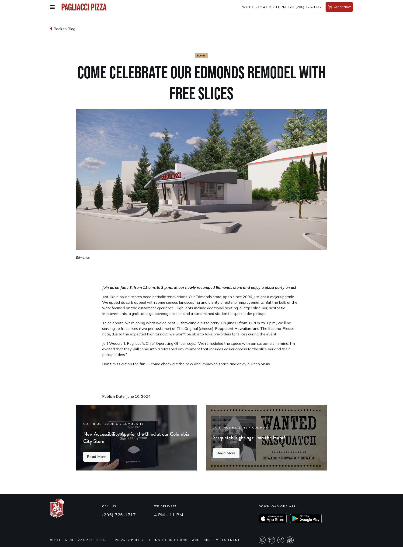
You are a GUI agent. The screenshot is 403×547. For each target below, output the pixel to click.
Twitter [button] (271, 540)
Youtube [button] (290, 540)
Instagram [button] (262, 540)
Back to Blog (64, 28)
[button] (53, 7)
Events (201, 55)
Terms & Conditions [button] (168, 540)
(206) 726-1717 (308, 7)
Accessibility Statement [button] (216, 540)
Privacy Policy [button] (129, 540)
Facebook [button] (280, 540)
